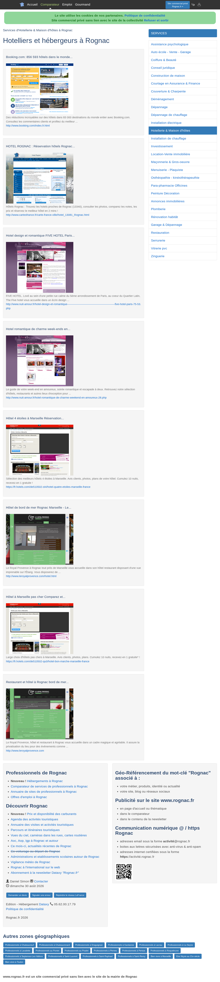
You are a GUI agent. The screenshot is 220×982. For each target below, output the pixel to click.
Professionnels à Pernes (105, 950)
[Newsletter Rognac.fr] (193, 4)
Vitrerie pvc (159, 248)
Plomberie (158, 209)
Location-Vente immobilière (170, 154)
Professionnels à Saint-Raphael (98, 956)
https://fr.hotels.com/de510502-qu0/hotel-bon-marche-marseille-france (47, 661)
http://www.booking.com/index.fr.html (28, 125)
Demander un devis (17, 895)
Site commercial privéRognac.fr (177, 5)
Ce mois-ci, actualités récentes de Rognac (41, 846)
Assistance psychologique (169, 44)
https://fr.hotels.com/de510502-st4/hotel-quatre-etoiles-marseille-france (48, 486)
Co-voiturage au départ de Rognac (35, 851)
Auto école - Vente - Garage (171, 52)
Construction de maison (168, 75)
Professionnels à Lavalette (17, 950)
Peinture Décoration (165, 193)
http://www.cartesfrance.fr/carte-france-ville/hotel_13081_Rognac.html (47, 214)
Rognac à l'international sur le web (35, 867)
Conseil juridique (163, 67)
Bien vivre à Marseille (161, 956)
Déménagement (162, 99)
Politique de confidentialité (145, 15)
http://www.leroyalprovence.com (25, 750)
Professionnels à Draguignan (89, 945)
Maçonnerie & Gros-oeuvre (170, 162)
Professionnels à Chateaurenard (54, 945)
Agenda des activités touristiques (34, 819)
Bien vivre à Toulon (14, 962)
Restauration (160, 232)
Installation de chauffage (168, 138)
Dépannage (159, 107)
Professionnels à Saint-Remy (131, 956)
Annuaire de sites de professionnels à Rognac (44, 791)
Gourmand (82, 4)
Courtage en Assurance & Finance (175, 83)
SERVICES (159, 33)
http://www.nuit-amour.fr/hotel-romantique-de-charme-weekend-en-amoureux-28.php (56, 397)
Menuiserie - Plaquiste (167, 170)
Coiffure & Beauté (163, 60)
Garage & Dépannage (166, 224)
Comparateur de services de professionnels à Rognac (49, 786)
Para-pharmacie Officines (169, 185)
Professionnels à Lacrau (150, 945)
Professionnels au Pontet (47, 950)
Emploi (67, 4)
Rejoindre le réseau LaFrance (70, 895)
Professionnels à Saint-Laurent (62, 956)
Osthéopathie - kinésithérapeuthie (175, 177)
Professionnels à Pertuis (133, 950)
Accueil (32, 4)
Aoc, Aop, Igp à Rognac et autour (34, 840)
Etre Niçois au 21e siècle (188, 956)
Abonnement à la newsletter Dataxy (45, 872)
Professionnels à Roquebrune (165, 950)
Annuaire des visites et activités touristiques (42, 824)
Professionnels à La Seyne (180, 945)
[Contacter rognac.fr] (199, 4)
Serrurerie (158, 240)
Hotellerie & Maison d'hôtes (170, 130)
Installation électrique (166, 122)
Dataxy (44, 904)
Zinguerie (157, 256)
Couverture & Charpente (168, 91)
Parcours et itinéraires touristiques (35, 830)
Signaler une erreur (41, 895)
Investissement (162, 146)
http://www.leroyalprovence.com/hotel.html (31, 576)
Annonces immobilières (168, 201)
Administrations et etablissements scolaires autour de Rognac (55, 856)
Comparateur (50, 4)
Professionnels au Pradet (76, 950)
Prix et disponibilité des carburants (51, 814)
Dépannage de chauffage (169, 114)
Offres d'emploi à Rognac (29, 797)
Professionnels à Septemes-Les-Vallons (24, 956)
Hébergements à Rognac (45, 781)
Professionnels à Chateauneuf (19, 945)
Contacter (41, 881)
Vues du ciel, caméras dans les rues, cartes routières (49, 835)
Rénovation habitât (164, 217)
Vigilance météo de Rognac (30, 862)
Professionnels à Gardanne (121, 945)
